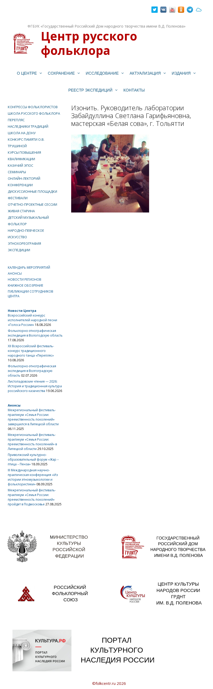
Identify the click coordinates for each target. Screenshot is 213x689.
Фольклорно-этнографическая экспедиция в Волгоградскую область (32, 371)
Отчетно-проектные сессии (32, 204)
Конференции (20, 185)
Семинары (17, 172)
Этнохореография (24, 243)
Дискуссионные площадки (32, 191)
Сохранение (61, 73)
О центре (27, 73)
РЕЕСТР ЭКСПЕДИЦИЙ (90, 90)
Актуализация (145, 73)
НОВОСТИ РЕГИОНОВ (24, 279)
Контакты (134, 90)
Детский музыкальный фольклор (28, 220)
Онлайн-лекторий (24, 178)
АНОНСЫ (15, 273)
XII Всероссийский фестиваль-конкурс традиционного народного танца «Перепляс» (31, 351)
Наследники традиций (28, 126)
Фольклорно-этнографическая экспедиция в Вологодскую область (35, 333)
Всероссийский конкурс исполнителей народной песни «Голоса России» (32, 320)
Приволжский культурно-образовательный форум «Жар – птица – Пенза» (33, 459)
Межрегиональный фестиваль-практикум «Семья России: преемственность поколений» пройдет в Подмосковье (32, 497)
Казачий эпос (20, 165)
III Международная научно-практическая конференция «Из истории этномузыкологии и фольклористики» (33, 477)
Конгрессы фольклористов (33, 107)
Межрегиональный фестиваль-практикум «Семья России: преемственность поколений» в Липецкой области (32, 442)
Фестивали (18, 198)
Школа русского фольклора (34, 113)
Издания (181, 73)
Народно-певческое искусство (26, 233)
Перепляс (16, 120)
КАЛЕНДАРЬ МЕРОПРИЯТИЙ (29, 267)
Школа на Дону (22, 133)
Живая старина (21, 211)
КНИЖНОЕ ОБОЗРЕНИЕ (25, 285)
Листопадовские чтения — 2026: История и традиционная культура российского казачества (35, 386)
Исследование (102, 73)
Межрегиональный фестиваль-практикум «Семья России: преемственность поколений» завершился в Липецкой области (33, 417)
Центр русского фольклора (89, 43)
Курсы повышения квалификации (24, 155)
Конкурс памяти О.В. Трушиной (26, 142)
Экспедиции (19, 250)
